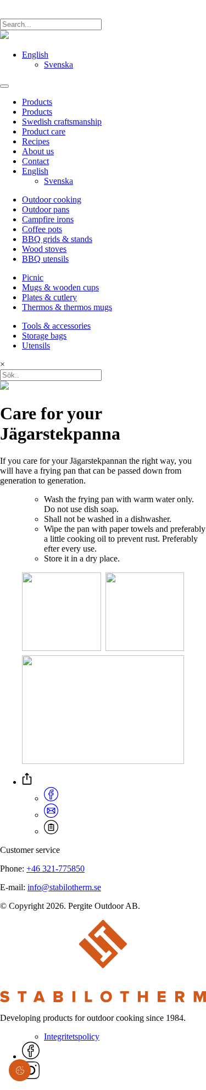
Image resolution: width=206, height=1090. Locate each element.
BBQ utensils (45, 258)
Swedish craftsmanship (62, 121)
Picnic (32, 277)
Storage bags (44, 335)
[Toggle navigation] (4, 86)
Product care (43, 131)
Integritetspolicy (71, 1036)
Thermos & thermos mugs (67, 307)
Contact (35, 161)
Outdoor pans (45, 209)
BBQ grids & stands (57, 239)
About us (38, 151)
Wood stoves (44, 249)
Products (37, 101)
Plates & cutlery (49, 297)
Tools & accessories (56, 325)
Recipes (35, 141)
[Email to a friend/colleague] (51, 814)
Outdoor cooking (51, 199)
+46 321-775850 (55, 868)
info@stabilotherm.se (64, 887)
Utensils (36, 345)
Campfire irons (48, 219)
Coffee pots (42, 229)
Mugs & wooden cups (60, 287)
